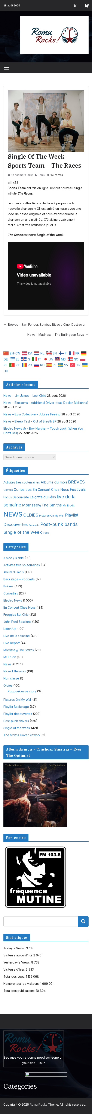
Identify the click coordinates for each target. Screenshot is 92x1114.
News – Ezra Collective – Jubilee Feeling (32, 414)
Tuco (46, 532)
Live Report (11, 643)
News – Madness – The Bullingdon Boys (55, 334)
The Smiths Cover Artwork (21, 735)
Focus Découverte (16, 497)
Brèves (8, 586)
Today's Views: (14, 948)
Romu (41, 174)
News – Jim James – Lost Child (24, 395)
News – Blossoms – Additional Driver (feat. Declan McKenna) (45, 402)
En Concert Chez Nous (51, 490)
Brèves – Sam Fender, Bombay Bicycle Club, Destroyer (47, 324)
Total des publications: (19, 990)
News (7, 664)
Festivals (78, 489)
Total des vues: (14, 976)
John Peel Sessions (17, 621)
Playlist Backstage (16, 706)
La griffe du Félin (43, 497)
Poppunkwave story (22, 691)
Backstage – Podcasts (19, 579)
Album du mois (13, 572)
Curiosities (23, 489)
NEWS (12, 514)
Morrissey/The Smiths (42, 505)
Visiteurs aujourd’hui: (18, 955)
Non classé (11, 678)
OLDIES (30, 515)
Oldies (7, 685)
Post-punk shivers (16, 721)
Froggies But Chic (15, 614)
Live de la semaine (16, 636)
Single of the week (22, 532)
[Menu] (6, 67)
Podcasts (34, 525)
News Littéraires (14, 671)
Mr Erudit (68, 505)
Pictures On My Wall (51, 515)
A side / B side (13, 558)
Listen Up (9, 629)
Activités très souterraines (21, 482)
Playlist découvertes (17, 714)
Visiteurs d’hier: (14, 969)
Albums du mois (54, 482)
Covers (8, 489)
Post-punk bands (59, 524)
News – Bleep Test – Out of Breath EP (29, 421)
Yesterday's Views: (17, 962)
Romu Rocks (38, 1104)
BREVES (76, 482)
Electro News (12, 600)
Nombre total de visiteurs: (21, 983)
